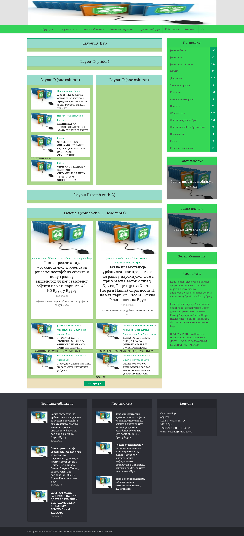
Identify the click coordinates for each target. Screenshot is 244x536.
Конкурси (128, 329)
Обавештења (64, 90)
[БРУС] (122, 12)
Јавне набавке (92, 29)
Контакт (190, 29)
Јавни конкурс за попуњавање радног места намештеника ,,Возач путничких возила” (123, 370)
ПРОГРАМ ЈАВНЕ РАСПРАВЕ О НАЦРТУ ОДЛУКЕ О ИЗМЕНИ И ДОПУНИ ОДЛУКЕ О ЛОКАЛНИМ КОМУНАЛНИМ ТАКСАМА (58, 344)
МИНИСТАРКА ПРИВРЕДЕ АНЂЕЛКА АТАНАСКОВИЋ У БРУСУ (72, 127)
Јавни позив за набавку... (191, 181)
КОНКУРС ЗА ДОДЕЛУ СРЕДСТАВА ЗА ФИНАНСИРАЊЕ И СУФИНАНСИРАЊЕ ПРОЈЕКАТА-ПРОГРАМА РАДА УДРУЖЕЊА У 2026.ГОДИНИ (124, 346)
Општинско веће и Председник (139, 334)
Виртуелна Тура (149, 29)
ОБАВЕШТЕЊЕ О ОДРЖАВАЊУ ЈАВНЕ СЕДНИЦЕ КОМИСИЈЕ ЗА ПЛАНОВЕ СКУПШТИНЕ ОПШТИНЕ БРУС (58, 150)
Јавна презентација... (192, 229)
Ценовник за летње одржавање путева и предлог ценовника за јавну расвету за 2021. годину (72, 101)
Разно (77, 90)
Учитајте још (94, 383)
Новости (61, 115)
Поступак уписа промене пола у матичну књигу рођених (74, 367)
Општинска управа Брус (78, 258)
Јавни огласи (39, 258)
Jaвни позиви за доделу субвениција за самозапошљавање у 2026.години (130, 483)
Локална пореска (121, 29)
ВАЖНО (151, 325)
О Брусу (45, 29)
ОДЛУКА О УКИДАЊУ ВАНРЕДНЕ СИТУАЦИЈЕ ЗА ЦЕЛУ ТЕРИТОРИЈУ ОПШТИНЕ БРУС (71, 173)
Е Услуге (171, 29)
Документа (66, 29)
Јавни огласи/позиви (117, 258)
